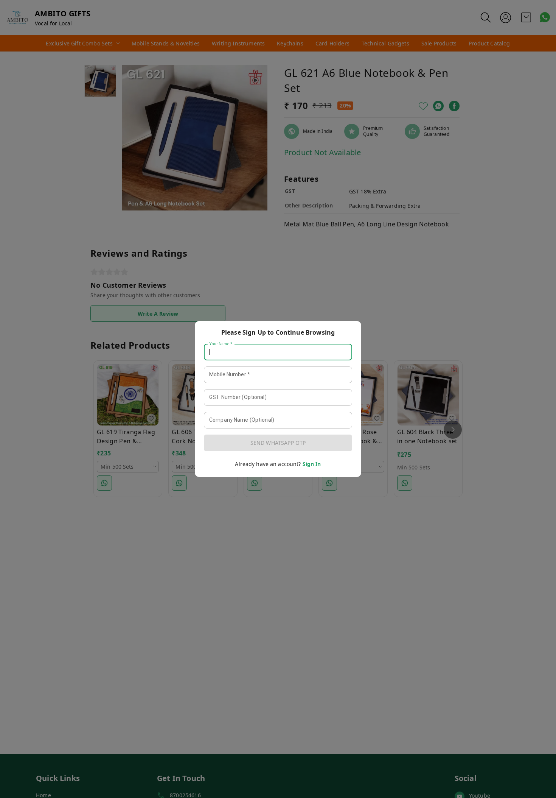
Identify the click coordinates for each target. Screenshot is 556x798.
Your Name (221, 344)
